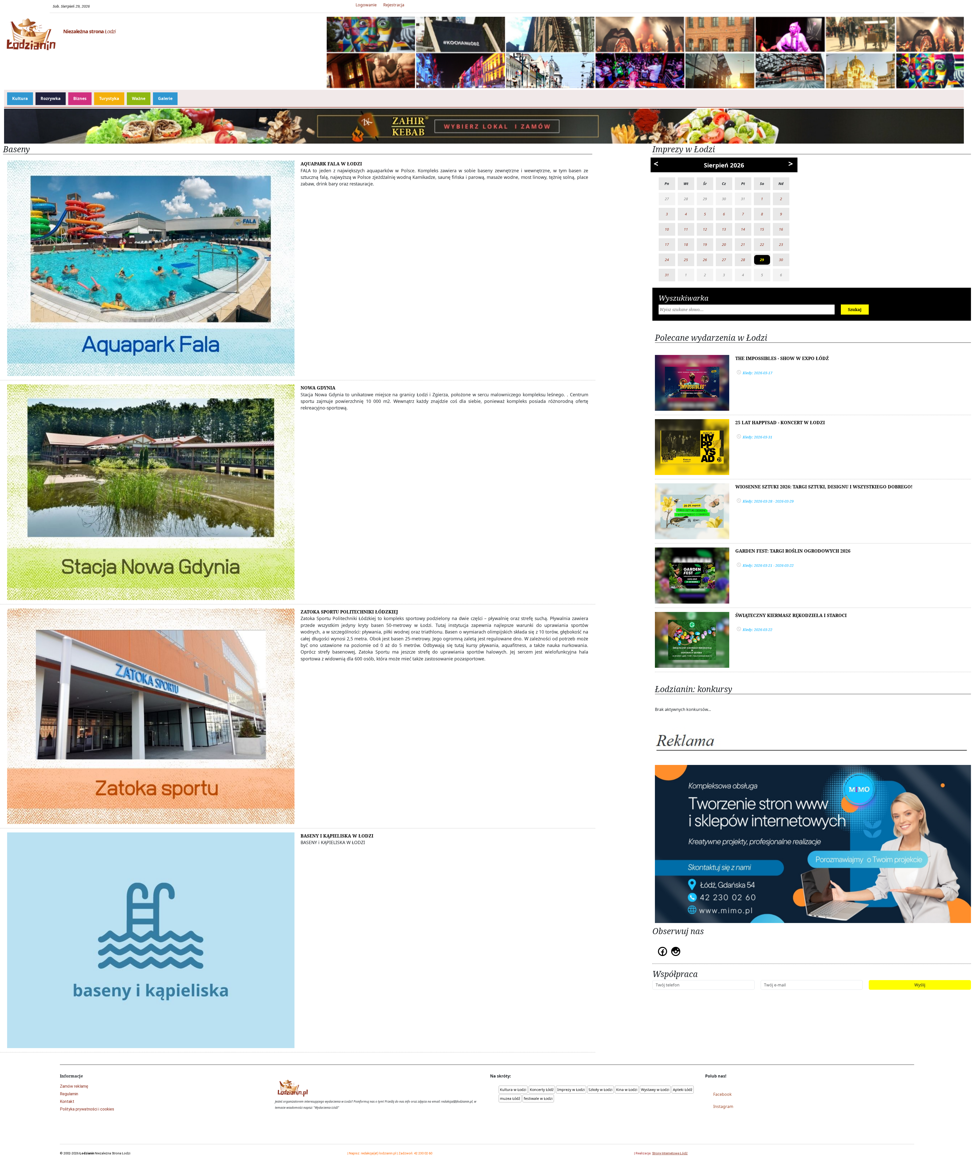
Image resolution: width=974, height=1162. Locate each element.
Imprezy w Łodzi (571, 1089)
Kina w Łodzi (626, 1089)
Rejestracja (393, 5)
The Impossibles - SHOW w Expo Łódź (782, 358)
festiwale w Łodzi (538, 1098)
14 (743, 229)
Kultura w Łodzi (513, 1089)
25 (686, 259)
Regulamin (69, 1093)
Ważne (138, 98)
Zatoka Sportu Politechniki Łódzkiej (349, 612)
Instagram (723, 1106)
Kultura (20, 98)
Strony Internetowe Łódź (670, 1153)
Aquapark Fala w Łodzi (331, 164)
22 (762, 244)
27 (724, 259)
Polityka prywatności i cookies (87, 1109)
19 (705, 244)
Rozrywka (51, 98)
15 (762, 229)
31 (667, 274)
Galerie (165, 98)
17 (667, 244)
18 (686, 244)
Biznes (79, 98)
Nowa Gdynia (318, 388)
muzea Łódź (510, 1098)
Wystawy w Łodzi (655, 1089)
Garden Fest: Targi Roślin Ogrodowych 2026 (792, 551)
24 (667, 259)
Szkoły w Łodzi (600, 1089)
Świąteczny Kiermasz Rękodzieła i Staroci (791, 615)
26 (705, 259)
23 (781, 244)
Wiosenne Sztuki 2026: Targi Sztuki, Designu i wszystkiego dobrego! (824, 487)
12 (705, 229)
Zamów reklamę (74, 1086)
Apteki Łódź (682, 1089)
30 (781, 259)
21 (743, 244)
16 (781, 229)
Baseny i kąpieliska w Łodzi (337, 836)
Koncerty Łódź (542, 1089)
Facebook (722, 1094)
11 (686, 229)
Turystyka (109, 98)
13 (724, 229)
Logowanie (366, 5)
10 (667, 229)
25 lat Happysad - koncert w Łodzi (780, 422)
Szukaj (855, 309)
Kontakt (67, 1101)
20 (724, 244)
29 (762, 259)
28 (743, 259)
